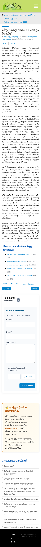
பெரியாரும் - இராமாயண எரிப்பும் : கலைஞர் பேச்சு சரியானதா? (19, 505)
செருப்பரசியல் (9, 466)
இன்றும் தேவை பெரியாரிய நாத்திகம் (17, 478)
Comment (11, 342)
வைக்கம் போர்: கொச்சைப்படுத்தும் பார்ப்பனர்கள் (21, 499)
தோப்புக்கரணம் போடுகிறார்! (17, 261)
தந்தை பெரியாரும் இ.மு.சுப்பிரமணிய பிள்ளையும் (21, 527)
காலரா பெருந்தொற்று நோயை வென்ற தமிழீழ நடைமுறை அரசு (20, 520)
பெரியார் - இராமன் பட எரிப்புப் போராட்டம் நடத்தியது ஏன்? (18, 472)
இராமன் (13, 43)
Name (9, 320)
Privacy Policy (13, 538)
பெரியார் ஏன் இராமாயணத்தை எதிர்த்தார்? (19, 483)
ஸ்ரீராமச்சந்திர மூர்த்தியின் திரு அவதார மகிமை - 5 (21, 512)
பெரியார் (5, 43)
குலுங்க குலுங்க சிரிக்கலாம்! (17, 265)
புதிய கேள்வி (28, 376)
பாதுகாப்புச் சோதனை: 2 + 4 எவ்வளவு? (18, 369)
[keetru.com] (12, 6)
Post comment (27, 385)
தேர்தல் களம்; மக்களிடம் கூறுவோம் (19, 268)
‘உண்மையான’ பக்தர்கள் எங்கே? (18, 254)
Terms (13, 535)
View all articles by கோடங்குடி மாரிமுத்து (18, 284)
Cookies (13, 542)
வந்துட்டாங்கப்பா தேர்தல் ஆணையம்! (20, 275)
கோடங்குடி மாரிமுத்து (11, 37)
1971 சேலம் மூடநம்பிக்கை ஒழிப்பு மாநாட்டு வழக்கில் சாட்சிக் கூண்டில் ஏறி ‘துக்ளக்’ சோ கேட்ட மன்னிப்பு (19, 491)
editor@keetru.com (12, 428)
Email (9, 332)
